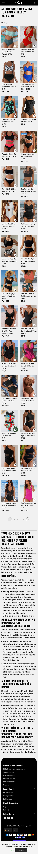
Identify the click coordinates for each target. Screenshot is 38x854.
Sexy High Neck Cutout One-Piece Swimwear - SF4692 (8, 226)
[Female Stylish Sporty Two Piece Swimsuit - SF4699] (9, 141)
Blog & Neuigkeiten (10, 803)
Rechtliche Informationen (13, 765)
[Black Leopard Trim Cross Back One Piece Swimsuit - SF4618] (9, 491)
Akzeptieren (21, 850)
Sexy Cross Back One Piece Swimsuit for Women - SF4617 (28, 505)
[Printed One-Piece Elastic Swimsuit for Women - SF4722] (9, 107)
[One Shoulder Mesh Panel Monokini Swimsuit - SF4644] (28, 456)
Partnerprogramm (8, 792)
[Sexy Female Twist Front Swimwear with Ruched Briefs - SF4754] (28, 72)
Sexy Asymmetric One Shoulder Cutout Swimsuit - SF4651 (28, 400)
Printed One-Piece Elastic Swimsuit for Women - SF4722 (9, 121)
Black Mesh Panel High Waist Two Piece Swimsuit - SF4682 (28, 261)
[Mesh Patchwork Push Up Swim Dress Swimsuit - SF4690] (28, 211)
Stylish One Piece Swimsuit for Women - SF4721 (28, 120)
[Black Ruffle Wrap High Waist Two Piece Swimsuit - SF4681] (9, 281)
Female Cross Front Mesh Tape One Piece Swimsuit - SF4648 (28, 435)
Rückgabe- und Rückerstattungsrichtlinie (14, 769)
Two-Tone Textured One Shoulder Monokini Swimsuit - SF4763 (8, 51)
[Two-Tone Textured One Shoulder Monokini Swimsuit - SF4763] (9, 37)
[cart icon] (35, 2)
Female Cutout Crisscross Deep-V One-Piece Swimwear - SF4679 (9, 330)
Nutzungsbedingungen (9, 775)
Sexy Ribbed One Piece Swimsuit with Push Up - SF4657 (27, 365)
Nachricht (6, 810)
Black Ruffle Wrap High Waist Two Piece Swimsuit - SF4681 (9, 296)
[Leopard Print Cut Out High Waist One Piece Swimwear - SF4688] (9, 246)
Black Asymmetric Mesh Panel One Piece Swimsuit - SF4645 (9, 470)
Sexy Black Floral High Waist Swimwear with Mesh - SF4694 (28, 191)
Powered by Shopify (26, 826)
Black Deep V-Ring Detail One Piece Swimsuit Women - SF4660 (29, 330)
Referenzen (6, 785)
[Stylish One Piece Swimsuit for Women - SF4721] (28, 107)
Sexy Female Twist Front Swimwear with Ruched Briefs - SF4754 (27, 86)
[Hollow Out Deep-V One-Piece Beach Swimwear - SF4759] (28, 37)
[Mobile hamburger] (3, 3)
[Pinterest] (12, 818)
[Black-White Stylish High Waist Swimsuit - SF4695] (9, 176)
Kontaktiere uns (7, 799)
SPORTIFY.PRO (16, 826)
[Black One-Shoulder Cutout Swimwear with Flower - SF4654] (9, 386)
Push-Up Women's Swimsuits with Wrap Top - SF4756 (9, 86)
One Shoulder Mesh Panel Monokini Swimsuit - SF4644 (28, 470)
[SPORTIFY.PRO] (19, 2)
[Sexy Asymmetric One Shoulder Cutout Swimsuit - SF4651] (28, 386)
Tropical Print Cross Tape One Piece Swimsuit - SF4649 (9, 435)
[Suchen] (31, 2)
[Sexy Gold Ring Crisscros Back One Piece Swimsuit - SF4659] (9, 351)
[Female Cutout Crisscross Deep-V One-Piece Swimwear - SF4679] (9, 316)
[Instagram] (8, 818)
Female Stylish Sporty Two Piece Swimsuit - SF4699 (9, 155)
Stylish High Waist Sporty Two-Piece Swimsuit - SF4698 (28, 156)
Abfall (12, 850)
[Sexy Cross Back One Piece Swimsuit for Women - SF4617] (28, 491)
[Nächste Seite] (28, 519)
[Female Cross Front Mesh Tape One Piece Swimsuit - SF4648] (28, 421)
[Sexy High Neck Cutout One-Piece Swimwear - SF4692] (9, 211)
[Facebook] (5, 818)
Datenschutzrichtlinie (9, 778)
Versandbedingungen (8, 772)
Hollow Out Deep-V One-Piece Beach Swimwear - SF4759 (28, 51)
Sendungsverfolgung (8, 796)
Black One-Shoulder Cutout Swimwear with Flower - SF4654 (9, 400)
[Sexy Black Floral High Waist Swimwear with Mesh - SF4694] (28, 176)
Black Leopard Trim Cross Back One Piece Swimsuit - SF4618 (9, 505)
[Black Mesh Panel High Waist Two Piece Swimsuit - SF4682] (28, 246)
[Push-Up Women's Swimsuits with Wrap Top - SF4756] (9, 72)
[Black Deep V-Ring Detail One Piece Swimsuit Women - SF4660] (28, 316)
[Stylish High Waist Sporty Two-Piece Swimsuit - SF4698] (28, 142)
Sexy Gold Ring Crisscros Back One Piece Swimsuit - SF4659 (9, 365)
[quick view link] (15, 45)
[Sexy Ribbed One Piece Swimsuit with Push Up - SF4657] (28, 351)
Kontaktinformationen (9, 782)
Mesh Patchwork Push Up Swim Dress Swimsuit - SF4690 (28, 226)
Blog (4, 807)
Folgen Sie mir (8, 814)
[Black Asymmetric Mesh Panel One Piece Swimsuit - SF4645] (9, 456)
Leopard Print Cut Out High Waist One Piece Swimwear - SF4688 (9, 261)
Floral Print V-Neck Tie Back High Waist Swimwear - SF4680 (28, 296)
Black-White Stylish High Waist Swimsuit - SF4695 (9, 190)
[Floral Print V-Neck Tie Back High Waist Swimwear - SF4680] (28, 281)
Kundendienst (8, 789)
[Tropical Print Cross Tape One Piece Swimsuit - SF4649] (9, 421)
